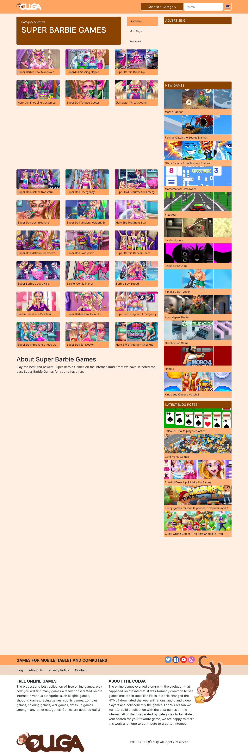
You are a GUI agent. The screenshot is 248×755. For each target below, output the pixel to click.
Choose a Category (162, 7)
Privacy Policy (58, 670)
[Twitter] (168, 659)
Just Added (136, 21)
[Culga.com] (28, 6)
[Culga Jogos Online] (50, 742)
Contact (81, 670)
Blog (19, 670)
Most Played (136, 31)
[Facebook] (175, 659)
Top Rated (135, 41)
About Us (36, 670)
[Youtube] (183, 659)
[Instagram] (191, 659)
